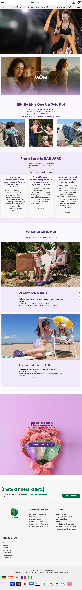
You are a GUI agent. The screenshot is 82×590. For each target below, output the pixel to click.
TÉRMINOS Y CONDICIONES (23, 573)
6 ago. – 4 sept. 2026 (31, 7)
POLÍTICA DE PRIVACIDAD (40, 573)
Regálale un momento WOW (42, 444)
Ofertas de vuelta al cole (56, 7)
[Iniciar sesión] (73, 2)
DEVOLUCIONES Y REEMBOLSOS (58, 573)
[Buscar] (69, 2)
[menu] (3, 2)
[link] (41, 76)
